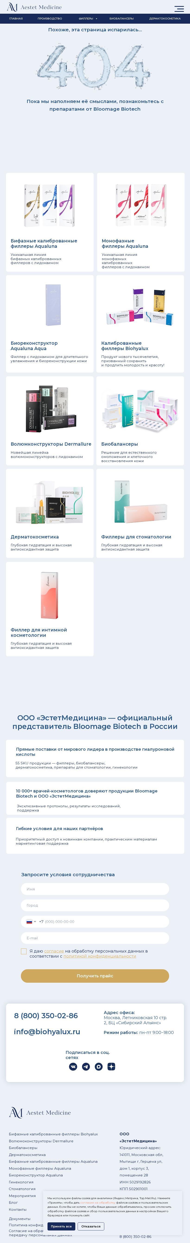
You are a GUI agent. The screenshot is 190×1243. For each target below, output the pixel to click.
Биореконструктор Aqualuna (36, 1175)
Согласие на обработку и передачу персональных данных (40, 1233)
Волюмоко (19, 1141)
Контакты (18, 1209)
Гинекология (21, 1182)
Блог (13, 1202)
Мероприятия (22, 1196)
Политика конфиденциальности (39, 1225)
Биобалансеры (23, 1148)
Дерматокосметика (27, 1155)
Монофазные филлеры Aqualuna (40, 1168)
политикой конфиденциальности (99, 956)
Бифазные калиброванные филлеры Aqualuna (53, 1161)
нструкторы (40, 1141)
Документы (20, 1219)
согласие (54, 951)
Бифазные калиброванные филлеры (44, 1134)
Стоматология (22, 1189)
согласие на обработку (97, 1202)
